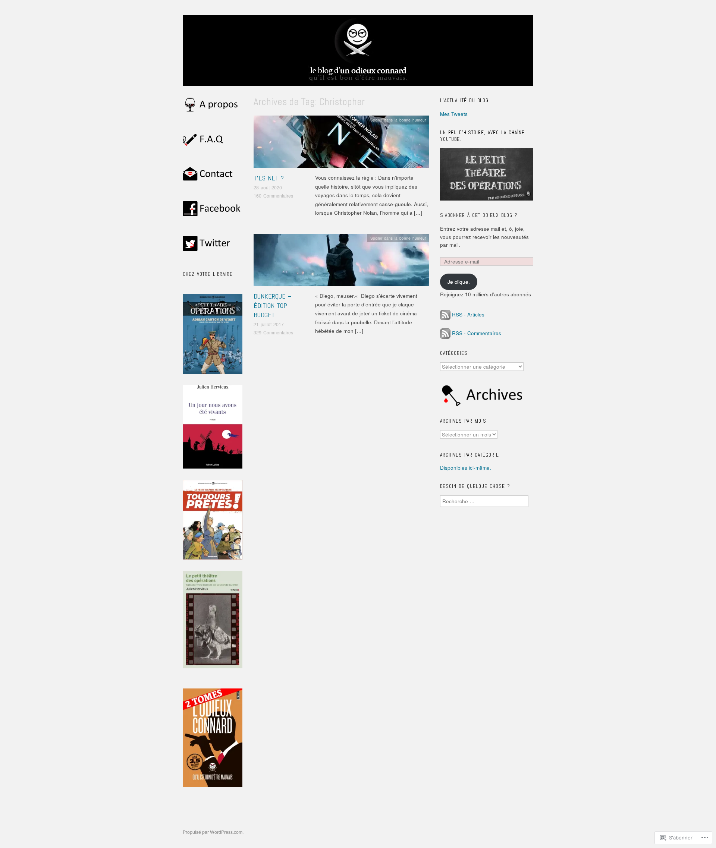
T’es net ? (269, 178)
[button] (212, 519)
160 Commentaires (273, 195)
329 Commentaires (273, 332)
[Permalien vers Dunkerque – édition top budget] (341, 261)
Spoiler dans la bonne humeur (398, 120)
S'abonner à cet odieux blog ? (479, 215)
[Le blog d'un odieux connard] (358, 54)
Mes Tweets (454, 113)
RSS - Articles (468, 314)
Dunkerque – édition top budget (273, 305)
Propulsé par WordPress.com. (213, 832)
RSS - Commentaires (476, 333)
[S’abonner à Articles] (445, 314)
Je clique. (459, 281)
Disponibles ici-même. (465, 467)
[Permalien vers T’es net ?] (341, 143)
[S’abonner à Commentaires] (445, 333)
